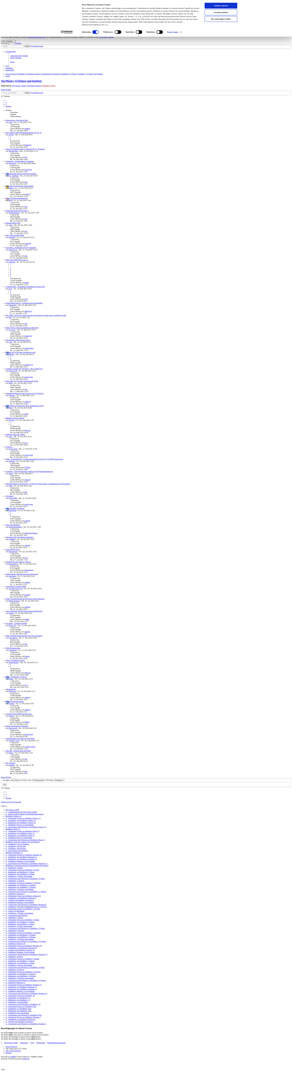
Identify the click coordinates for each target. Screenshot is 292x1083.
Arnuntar (12, 262)
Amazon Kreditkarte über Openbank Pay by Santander (25, 149)
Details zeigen (172, 32)
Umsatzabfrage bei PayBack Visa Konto (20, 738)
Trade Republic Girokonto (14, 508)
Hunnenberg (13, 564)
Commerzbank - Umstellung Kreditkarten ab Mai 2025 (25, 287)
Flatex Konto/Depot (12, 525)
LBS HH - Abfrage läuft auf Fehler (18, 751)
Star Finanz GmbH (19, 86)
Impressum (24, 1043)
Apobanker (13, 650)
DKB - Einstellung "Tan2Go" (16, 677)
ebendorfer (12, 510)
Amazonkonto (10, 689)
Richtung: (50, 780)
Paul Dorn (12, 163)
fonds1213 (28, 336)
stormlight (12, 576)
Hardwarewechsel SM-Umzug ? (17, 211)
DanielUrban (13, 151)
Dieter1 (27, 656)
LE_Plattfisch (13, 176)
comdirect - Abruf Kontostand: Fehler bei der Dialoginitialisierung (29, 471)
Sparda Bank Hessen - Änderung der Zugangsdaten (24, 303)
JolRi (10, 486)
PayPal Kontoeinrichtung (14, 701)
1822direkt (9, 496)
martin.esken (29, 348)
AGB (32, 1043)
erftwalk (27, 480)
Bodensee (27, 145)
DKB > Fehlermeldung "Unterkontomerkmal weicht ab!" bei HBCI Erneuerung (34, 459)
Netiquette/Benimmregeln (36, 37)
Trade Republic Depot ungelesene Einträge (20, 174)
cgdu (10, 122)
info (25, 157)
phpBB (12, 1057)
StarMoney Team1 (48, 86)
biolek (26, 283)
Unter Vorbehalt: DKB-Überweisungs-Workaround (23, 611)
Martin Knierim (14, 601)
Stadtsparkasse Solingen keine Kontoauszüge (21, 574)
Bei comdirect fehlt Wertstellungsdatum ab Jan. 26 (23, 133)
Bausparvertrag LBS (12, 223)
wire (10, 342)
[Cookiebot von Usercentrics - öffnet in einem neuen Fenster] (67, 32)
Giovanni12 (13, 638)
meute (11, 474)
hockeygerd (13, 371)
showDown (13, 250)
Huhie (11, 679)
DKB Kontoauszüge (12, 648)
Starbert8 (12, 237)
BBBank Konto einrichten (14, 418)
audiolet (27, 128)
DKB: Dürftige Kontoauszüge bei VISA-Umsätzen (23, 636)
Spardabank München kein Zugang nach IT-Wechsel (24, 393)
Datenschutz (40, 1043)
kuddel (11, 613)
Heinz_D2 (12, 626)
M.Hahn (12, 461)
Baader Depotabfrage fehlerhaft (16, 726)
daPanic (11, 354)
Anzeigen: (7, 780)
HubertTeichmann (15, 527)
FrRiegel (12, 395)
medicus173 (28, 365)
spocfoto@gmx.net (15, 589)
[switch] (118, 32)
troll (10, 317)
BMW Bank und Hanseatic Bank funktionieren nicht (24, 406)
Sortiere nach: (27, 780)
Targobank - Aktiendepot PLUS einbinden (20, 248)
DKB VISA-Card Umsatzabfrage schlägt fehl (21, 328)
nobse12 (27, 194)
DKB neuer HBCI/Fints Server (16, 260)
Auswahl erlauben (221, 12)
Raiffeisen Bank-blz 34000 (15, 435)
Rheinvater (13, 691)
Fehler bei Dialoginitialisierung (16, 198)
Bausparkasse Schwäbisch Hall (16, 120)
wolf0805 (12, 539)
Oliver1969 (13, 498)
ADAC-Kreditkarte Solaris (15, 660)
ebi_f (26, 443)
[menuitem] (19, 56)
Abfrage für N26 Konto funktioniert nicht (20, 352)
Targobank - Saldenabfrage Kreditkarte (19, 161)
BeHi (11, 383)
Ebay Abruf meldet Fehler (14, 235)
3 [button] (5, 104)
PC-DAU (12, 330)
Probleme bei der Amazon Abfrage (17, 562)
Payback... (9, 447)
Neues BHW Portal (12, 550)
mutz (10, 437)
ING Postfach (10, 763)
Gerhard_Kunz (14, 741)
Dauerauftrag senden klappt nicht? (17, 340)
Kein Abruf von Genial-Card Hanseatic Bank (21, 381)
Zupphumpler (13, 662)
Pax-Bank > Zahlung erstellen (16, 623)
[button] (8, 106)
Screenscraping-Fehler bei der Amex (18, 714)
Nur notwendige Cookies (221, 19)
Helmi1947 (13, 305)
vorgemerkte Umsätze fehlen (15, 586)
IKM (10, 200)
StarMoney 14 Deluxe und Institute (21, 80)
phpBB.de (26, 1059)
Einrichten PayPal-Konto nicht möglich (19, 186)
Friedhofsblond (14, 213)
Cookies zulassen (221, 6)
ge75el (11, 135)
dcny (10, 289)
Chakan (11, 704)
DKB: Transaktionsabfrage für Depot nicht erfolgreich (24, 599)
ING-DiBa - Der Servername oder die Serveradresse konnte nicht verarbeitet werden (35, 315)
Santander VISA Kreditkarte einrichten (19, 537)
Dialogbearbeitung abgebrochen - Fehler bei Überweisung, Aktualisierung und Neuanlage (37, 484)
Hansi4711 (28, 311)
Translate (18, 43)
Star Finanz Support (106, 37)
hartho (11, 188)
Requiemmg (13, 552)
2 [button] (5, 102)
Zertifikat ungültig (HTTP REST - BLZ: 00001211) (24, 369)
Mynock (12, 420)
